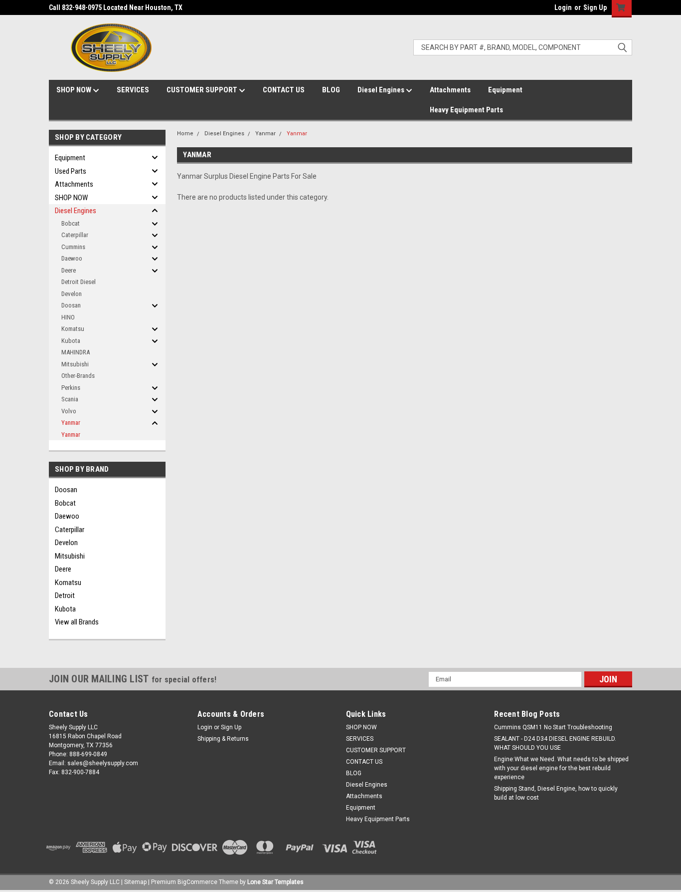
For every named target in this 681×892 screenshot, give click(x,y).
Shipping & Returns (223, 738)
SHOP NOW (74, 89)
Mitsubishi (75, 364)
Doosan (71, 305)
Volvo (68, 411)
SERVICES (133, 89)
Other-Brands (78, 375)
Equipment (505, 89)
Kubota (70, 340)
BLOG (331, 89)
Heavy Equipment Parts (466, 109)
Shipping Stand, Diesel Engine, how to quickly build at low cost (556, 793)
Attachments (450, 89)
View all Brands (77, 621)
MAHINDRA (75, 352)
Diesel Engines (381, 89)
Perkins (70, 387)
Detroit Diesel (78, 282)
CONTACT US (284, 89)
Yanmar (70, 422)
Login (563, 7)
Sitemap (135, 882)
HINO (68, 317)
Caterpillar (74, 235)
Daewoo (71, 258)
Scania (69, 399)
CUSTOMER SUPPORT (203, 89)
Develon (71, 293)
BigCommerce (197, 882)
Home (185, 133)
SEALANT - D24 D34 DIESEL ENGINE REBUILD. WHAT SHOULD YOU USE (555, 743)
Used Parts (70, 171)
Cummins (73, 247)
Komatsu (72, 328)
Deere (68, 270)
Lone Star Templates (275, 882)
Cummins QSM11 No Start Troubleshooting (553, 727)
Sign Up (595, 7)
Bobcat (70, 223)
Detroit (65, 595)
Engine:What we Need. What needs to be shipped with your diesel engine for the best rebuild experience (561, 768)
